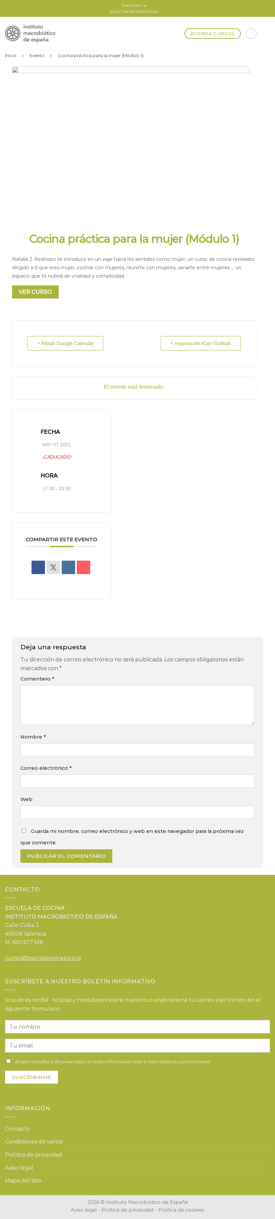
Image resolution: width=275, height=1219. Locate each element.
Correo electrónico (46, 768)
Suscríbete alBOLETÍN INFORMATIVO (134, 8)
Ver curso (35, 292)
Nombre (33, 737)
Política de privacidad (33, 1155)
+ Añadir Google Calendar (65, 343)
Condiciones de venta (33, 1141)
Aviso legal (19, 1168)
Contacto (17, 1129)
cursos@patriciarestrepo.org (43, 958)
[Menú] (266, 33)
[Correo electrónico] (83, 567)
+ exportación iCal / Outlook (200, 343)
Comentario (37, 679)
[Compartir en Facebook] (38, 567)
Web (26, 799)
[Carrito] (251, 33)
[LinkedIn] (68, 567)
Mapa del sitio (23, 1180)
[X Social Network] (53, 567)
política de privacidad (60, 1061)
